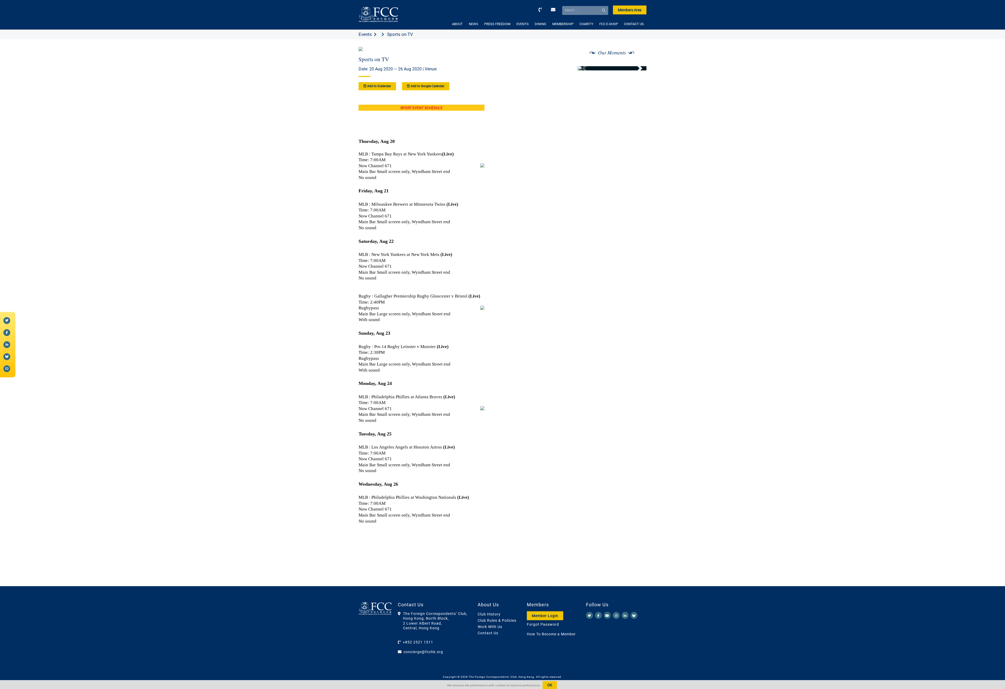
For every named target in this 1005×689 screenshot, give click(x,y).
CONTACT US (634, 24)
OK (549, 685)
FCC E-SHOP (608, 24)
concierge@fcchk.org (423, 652)
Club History (489, 614)
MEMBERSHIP (562, 24)
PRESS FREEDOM (497, 24)
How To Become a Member (551, 634)
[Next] (637, 68)
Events (365, 34)
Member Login (545, 616)
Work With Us (490, 627)
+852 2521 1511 (418, 642)
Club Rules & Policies (497, 620)
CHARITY (586, 24)
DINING (540, 24)
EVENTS (522, 24)
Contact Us (488, 633)
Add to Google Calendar (427, 86)
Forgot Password (543, 624)
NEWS (473, 24)
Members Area (629, 10)
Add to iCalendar (378, 86)
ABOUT (457, 24)
